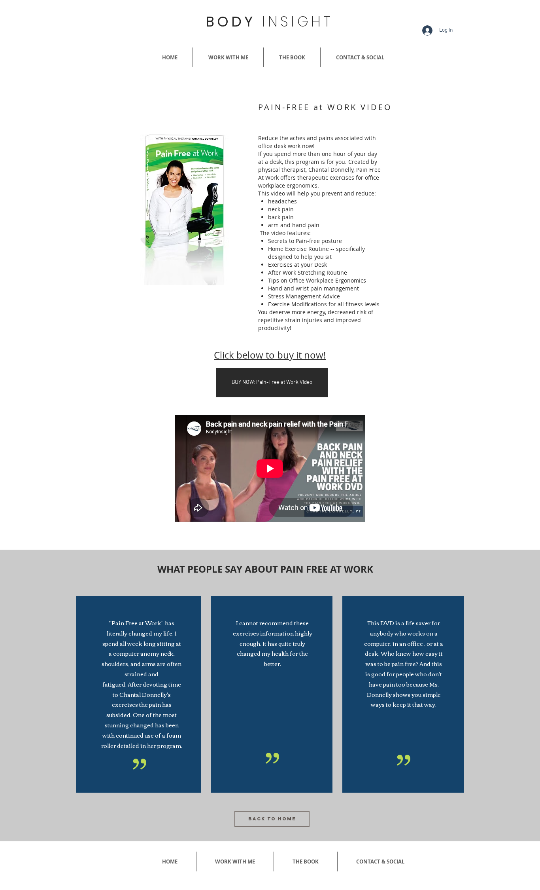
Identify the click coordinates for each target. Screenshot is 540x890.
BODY (269, 21)
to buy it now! (294, 355)
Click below (238, 355)
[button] (186, 209)
